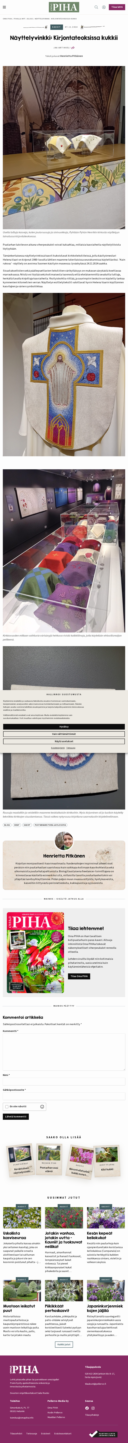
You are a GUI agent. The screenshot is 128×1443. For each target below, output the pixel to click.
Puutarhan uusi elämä (49, 1169)
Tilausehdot (16, 1433)
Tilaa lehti (117, 7)
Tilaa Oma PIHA (79, 976)
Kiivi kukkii (107, 1170)
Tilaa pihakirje (92, 1415)
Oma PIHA (53, 1407)
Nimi (6, 1075)
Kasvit (27, 825)
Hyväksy (64, 727)
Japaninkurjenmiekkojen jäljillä (105, 1308)
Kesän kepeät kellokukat (99, 1235)
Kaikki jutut (64, 1344)
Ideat (17, 825)
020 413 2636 (91, 1373)
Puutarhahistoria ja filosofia (50, 825)
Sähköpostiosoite (14, 1090)
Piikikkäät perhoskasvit (57, 1308)
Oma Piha (7, 19)
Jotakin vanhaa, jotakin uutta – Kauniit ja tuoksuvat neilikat (63, 1240)
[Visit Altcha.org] (42, 1107)
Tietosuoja (70, 748)
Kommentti (10, 1031)
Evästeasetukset (62, 1433)
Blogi (30, 19)
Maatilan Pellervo (56, 1417)
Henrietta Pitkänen (71, 56)
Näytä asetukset (64, 741)
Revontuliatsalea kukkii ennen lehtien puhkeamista (79, 1172)
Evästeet (45, 1433)
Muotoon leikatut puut (19, 1308)
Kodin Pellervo (55, 1412)
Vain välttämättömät (64, 734)
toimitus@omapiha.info (22, 1417)
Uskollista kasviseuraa (14, 1235)
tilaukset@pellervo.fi (95, 1384)
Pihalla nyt (19, 19)
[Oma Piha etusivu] (64, 7)
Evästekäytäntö (58, 748)
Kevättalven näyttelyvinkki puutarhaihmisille (22, 1170)
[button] (5, 7)
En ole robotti (18, 1106)
